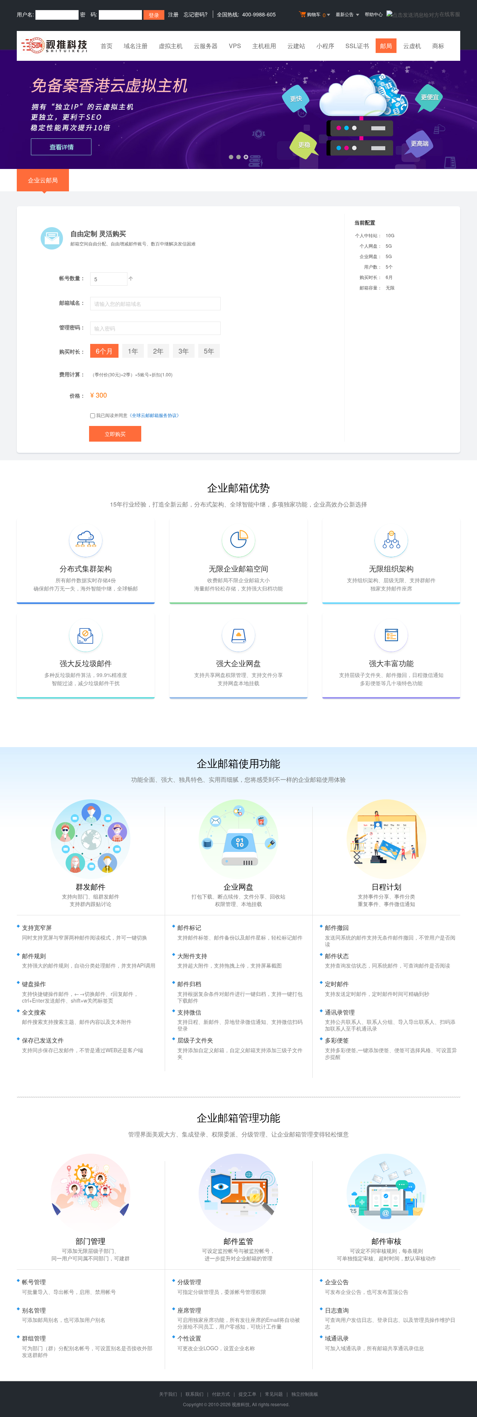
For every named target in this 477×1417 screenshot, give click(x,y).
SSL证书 (357, 45)
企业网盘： (371, 256)
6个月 (104, 350)
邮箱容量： (371, 287)
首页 (107, 45)
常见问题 (274, 1394)
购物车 (316, 15)
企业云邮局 (43, 180)
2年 (158, 350)
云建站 (296, 45)
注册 (173, 14)
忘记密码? (196, 14)
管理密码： (72, 327)
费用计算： (72, 374)
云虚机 (412, 45)
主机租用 (264, 45)
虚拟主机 (171, 45)
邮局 (386, 45)
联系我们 (194, 1394)
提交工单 (247, 1394)
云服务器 (206, 45)
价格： (77, 395)
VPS (235, 45)
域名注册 (136, 45)
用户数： (373, 266)
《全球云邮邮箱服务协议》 (154, 415)
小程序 (325, 45)
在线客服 (449, 14)
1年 (133, 350)
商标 (438, 45)
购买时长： (371, 277)
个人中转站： (368, 235)
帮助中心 (374, 14)
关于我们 (168, 1394)
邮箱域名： (72, 302)
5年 (209, 350)
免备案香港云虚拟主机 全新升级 (238, 109)
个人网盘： (371, 245)
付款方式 (221, 1394)
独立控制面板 (304, 1394)
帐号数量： (72, 278)
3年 (184, 350)
